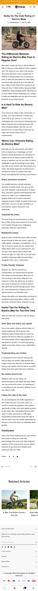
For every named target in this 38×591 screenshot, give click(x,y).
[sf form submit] (33, 542)
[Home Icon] (3, 7)
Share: (4, 456)
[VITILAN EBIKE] (20, 6)
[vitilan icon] (2, 547)
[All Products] (14, 588)
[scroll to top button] (34, 581)
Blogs (19, 13)
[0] (24, 588)
